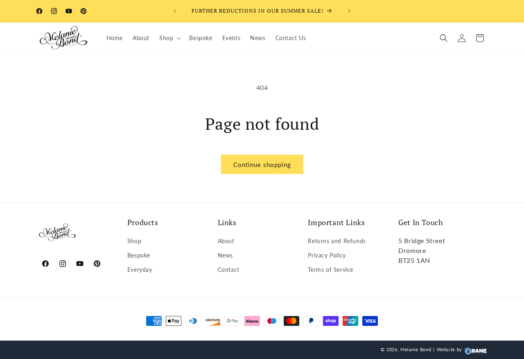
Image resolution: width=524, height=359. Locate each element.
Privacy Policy (327, 255)
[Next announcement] (349, 11)
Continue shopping (262, 164)
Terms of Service (330, 269)
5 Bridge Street (421, 240)
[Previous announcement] (175, 11)
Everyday (139, 269)
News (225, 255)
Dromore (412, 250)
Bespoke (138, 255)
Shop (134, 240)
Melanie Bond (415, 349)
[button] (169, 38)
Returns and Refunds (337, 240)
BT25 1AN (414, 260)
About (226, 240)
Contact (228, 269)
